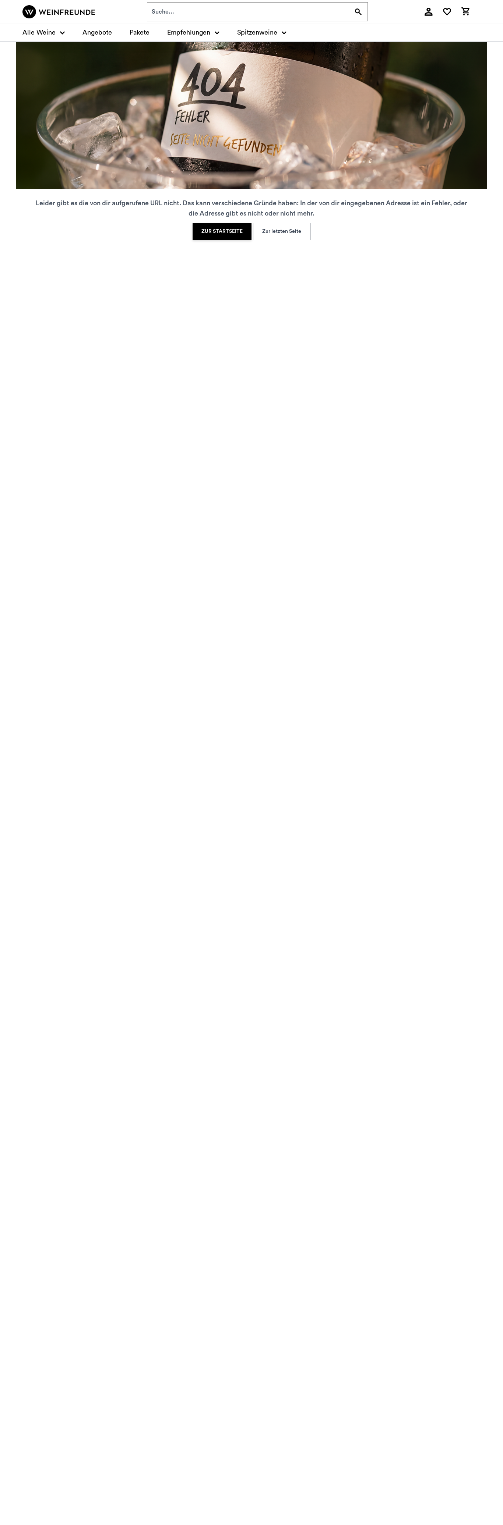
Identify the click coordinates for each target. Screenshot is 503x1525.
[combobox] (248, 12)
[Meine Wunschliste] (447, 12)
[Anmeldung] (428, 12)
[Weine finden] (358, 12)
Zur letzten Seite (281, 231)
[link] (222, 231)
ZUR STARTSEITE (222, 231)
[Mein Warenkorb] (465, 11)
